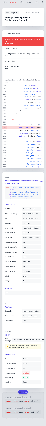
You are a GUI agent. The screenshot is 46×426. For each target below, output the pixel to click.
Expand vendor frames (13, 33)
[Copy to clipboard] (39, 187)
